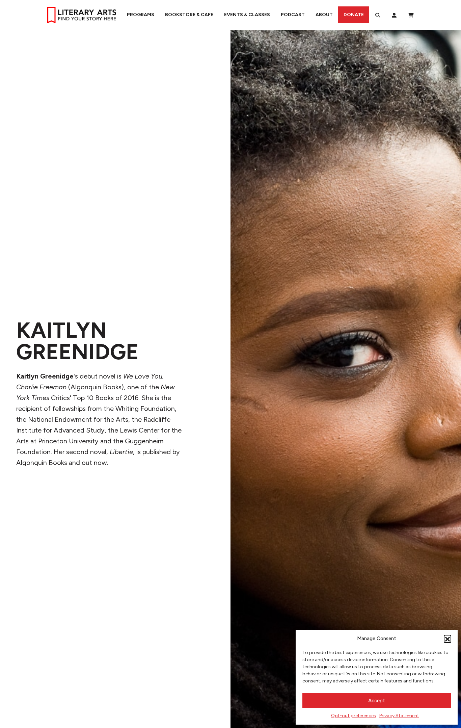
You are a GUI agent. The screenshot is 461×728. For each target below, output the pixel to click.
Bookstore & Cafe (189, 15)
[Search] (377, 15)
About (324, 15)
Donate (354, 15)
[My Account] (394, 15)
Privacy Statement (399, 716)
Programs (140, 15)
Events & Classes (247, 15)
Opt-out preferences (353, 716)
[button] (447, 638)
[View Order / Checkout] (411, 15)
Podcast (293, 15)
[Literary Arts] (81, 15)
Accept (376, 701)
